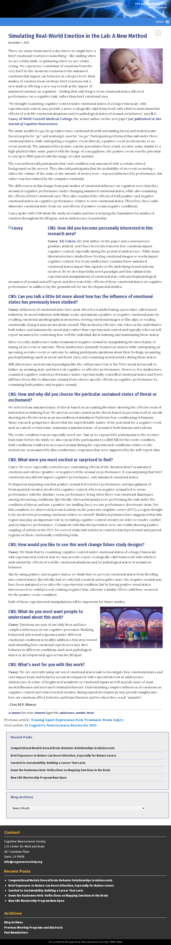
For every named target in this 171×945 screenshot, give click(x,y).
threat (90, 712)
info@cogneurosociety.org (23, 862)
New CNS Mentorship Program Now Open (39, 777)
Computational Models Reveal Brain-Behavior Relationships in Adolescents (63, 748)
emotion (80, 712)
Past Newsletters (16, 932)
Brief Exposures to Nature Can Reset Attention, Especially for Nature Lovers (64, 755)
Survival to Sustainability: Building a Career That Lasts (48, 763)
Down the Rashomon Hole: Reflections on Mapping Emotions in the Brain (60, 770)
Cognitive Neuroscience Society (35, 9)
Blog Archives (13, 922)
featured (40, 712)
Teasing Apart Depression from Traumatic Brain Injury (77, 720)
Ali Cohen (67, 241)
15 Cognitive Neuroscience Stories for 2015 (61, 725)
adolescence (67, 712)
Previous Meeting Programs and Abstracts (33, 927)
